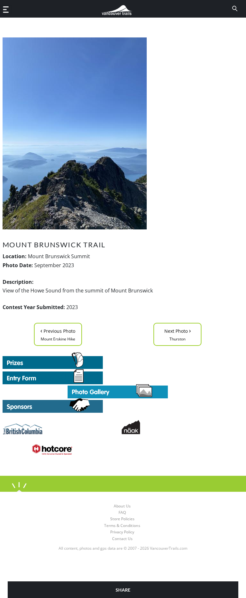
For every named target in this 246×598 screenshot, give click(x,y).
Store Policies (122, 519)
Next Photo (177, 334)
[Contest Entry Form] (118, 376)
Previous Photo (57, 334)
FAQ (122, 512)
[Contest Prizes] (118, 360)
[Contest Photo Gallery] (118, 391)
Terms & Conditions (122, 525)
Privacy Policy (122, 532)
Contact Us (122, 538)
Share (123, 590)
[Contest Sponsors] (118, 405)
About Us (122, 506)
